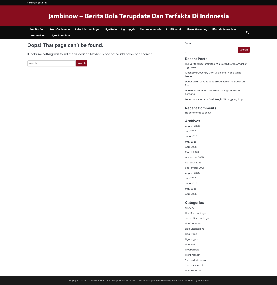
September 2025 (195, 167)
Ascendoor (177, 280)
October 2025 (193, 162)
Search (189, 43)
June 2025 (191, 183)
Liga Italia (111, 29)
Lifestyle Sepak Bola (224, 29)
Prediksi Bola (37, 29)
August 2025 (192, 173)
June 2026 (191, 136)
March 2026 (192, 152)
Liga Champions (60, 35)
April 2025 (191, 194)
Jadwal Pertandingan (87, 29)
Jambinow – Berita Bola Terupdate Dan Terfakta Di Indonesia (138, 16)
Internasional (38, 35)
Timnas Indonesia (151, 29)
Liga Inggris (128, 29)
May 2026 (190, 141)
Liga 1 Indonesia (194, 223)
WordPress (203, 280)
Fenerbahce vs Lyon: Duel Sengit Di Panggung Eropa (215, 99)
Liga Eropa (191, 234)
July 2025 (190, 178)
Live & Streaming (197, 29)
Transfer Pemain (60, 29)
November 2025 (194, 157)
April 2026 (191, 147)
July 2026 (190, 131)
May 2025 (190, 188)
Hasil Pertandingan (196, 213)
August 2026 (192, 126)
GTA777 (189, 207)
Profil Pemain (174, 29)
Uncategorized (193, 270)
